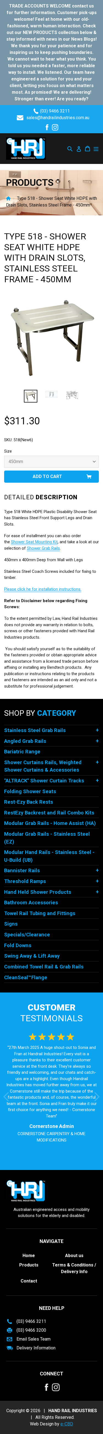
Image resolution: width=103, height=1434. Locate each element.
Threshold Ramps (25, 881)
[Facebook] (47, 127)
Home (8, 198)
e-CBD (66, 1424)
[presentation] (8, 1096)
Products (28, 1265)
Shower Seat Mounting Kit (34, 541)
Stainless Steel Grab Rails (35, 730)
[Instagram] (55, 127)
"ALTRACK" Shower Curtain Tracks (44, 780)
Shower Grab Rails (43, 548)
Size (8, 451)
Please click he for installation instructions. (42, 589)
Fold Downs (17, 945)
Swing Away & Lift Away (32, 956)
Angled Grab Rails (25, 741)
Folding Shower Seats (30, 791)
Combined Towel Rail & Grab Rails (43, 967)
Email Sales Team (33, 1339)
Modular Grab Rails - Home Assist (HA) (50, 823)
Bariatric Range (22, 751)
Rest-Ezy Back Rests (28, 802)
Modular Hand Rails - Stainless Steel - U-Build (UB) (49, 856)
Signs (11, 924)
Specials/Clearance (27, 934)
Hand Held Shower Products (37, 892)
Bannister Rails (22, 870)
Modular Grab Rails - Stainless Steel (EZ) (47, 838)
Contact (29, 1281)
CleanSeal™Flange (25, 977)
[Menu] (96, 148)
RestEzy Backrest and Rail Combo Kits (49, 813)
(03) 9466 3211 (55, 111)
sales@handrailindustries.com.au (57, 117)
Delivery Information (35, 1348)
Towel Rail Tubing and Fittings (39, 913)
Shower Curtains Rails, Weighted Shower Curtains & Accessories (43, 766)
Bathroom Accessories (31, 902)
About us (74, 1255)
